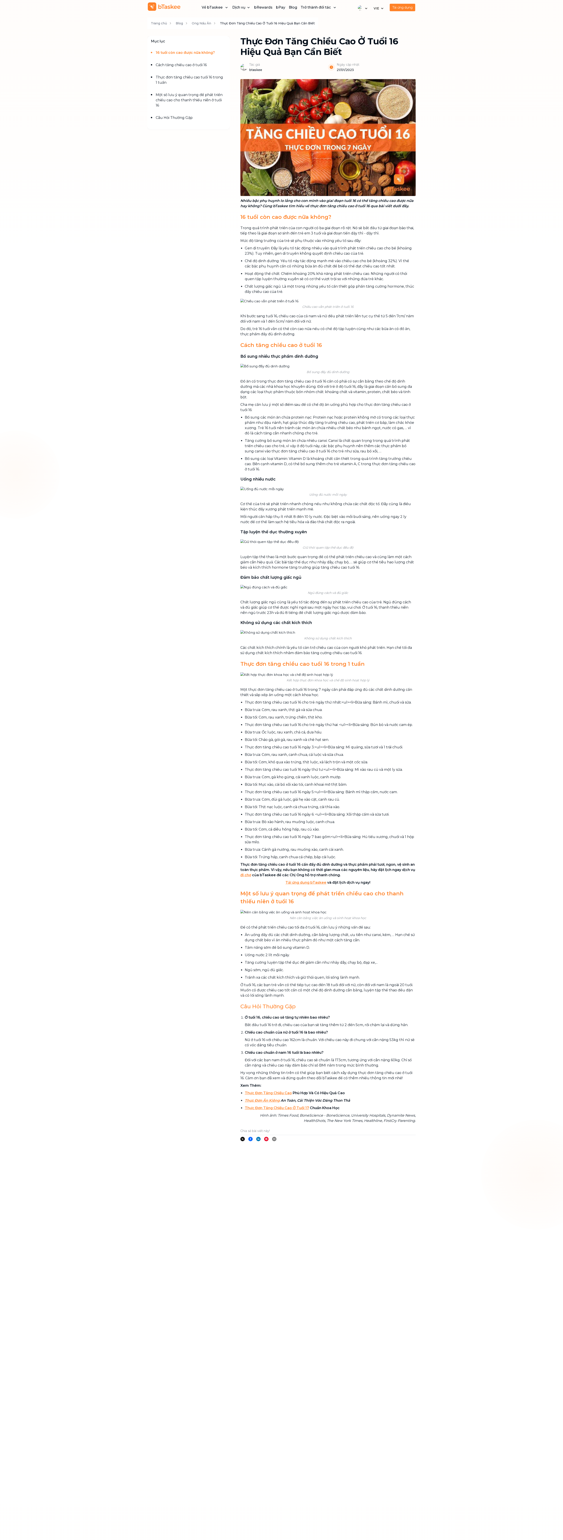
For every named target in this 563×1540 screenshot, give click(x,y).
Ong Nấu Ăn (201, 23)
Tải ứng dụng (402, 7)
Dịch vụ (238, 7)
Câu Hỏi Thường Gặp (174, 118)
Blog (293, 7)
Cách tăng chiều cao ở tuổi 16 (181, 65)
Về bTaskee (212, 7)
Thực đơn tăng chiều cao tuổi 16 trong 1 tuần (189, 80)
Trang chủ (159, 23)
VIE (376, 8)
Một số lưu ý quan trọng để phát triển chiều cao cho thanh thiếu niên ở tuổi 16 (189, 100)
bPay (280, 7)
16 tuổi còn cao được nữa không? (185, 53)
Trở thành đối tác (316, 7)
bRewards (263, 7)
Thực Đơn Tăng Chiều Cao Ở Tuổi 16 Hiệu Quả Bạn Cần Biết (267, 23)
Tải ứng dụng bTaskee (305, 882)
